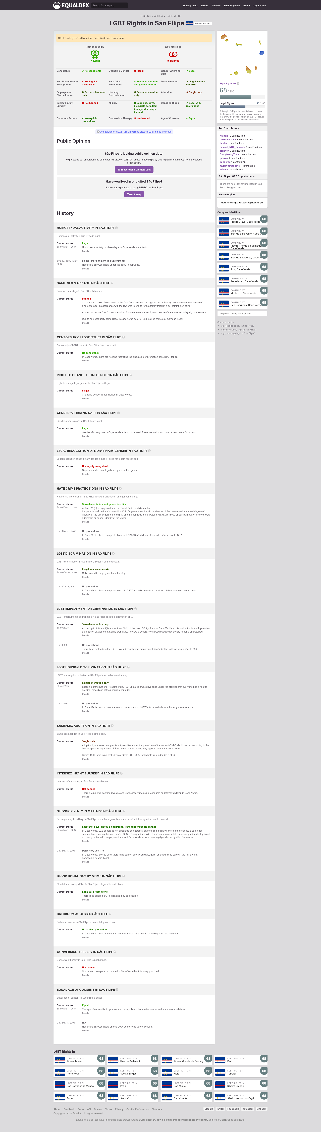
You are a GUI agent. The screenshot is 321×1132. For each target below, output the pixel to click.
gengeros (225, 161)
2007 (74, 572)
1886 (68, 260)
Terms (108, 1109)
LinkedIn (261, 1108)
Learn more (118, 38)
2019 (66, 686)
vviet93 (224, 169)
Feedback (69, 1109)
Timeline (216, 5)
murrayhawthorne (230, 165)
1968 (99, 302)
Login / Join (259, 5)
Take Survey (134, 194)
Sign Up (226, 1119)
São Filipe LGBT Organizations (237, 176)
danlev (223, 143)
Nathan (224, 135)
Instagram (247, 1108)
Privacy (119, 1109)
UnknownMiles (228, 139)
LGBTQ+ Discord (127, 131)
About (57, 1109)
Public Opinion (232, 5)
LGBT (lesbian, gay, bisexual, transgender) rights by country (173, 1119)
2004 (73, 246)
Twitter (220, 1108)
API (89, 1109)
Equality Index (190, 5)
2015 (75, 507)
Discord (208, 1108)
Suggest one (234, 187)
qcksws (224, 158)
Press (81, 1109)
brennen (224, 150)
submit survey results (250, 114)
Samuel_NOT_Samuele (232, 147)
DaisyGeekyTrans (230, 154)
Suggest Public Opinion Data (134, 169)
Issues (204, 5)
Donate (98, 1109)
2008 (66, 627)
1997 (177, 748)
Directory (157, 1109)
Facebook (233, 1108)
